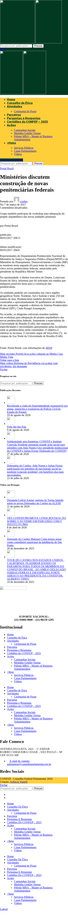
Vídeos (18, 154)
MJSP (49, 347)
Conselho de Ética (17, 637)
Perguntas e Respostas (19, 650)
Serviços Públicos (23, 147)
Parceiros (12, 647)
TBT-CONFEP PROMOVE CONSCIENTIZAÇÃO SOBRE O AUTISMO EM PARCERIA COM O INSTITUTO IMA (36, 521)
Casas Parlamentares (25, 150)
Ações (10, 656)
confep (24, 201)
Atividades (13, 640)
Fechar (3, 369)
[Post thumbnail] (11, 402)
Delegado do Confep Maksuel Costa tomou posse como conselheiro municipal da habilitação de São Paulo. (34, 542)
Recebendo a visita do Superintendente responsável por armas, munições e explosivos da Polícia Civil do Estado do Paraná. (37, 408)
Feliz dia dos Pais (16, 426)
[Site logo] (18, 42)
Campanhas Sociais (24, 130)
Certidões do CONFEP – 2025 (24, 653)
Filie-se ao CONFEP (11, 159)
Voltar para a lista (9, 360)
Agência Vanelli (18, 781)
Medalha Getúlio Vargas (27, 133)
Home (10, 634)
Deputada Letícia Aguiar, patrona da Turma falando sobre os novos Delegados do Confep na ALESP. (35, 502)
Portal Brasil (7, 168)
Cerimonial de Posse (25, 111)
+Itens (10, 672)
